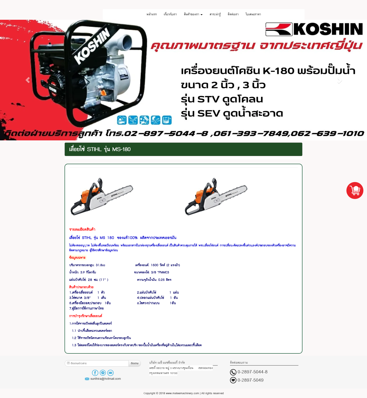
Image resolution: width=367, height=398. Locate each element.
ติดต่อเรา (233, 14)
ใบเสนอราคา (253, 14)
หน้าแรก (152, 14)
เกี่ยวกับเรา (170, 14)
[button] (27, 80)
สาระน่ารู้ (215, 14)
